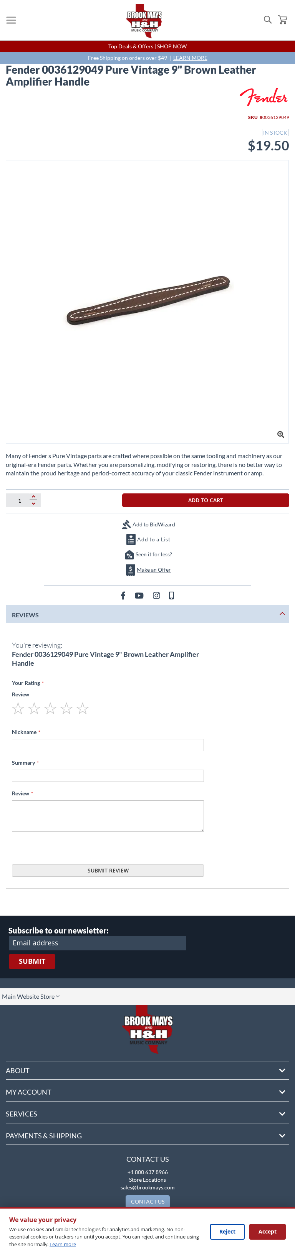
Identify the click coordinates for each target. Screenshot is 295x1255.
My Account (28, 1092)
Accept (268, 1231)
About (18, 1070)
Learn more (63, 1244)
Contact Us (147, 1159)
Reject (227, 1231)
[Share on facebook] (124, 595)
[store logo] (144, 21)
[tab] (147, 614)
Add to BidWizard (154, 524)
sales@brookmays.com (148, 1187)
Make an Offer (154, 569)
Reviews (25, 614)
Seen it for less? (154, 554)
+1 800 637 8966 (148, 1172)
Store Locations (147, 1179)
